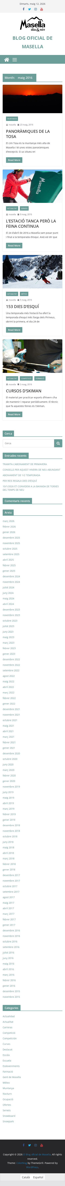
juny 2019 (8, 792)
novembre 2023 (11, 615)
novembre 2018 (11, 830)
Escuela (7, 1060)
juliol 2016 (8, 952)
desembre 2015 (11, 991)
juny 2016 (8, 958)
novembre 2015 (11, 996)
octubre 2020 (10, 758)
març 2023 (8, 642)
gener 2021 (9, 747)
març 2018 (8, 858)
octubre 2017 (10, 886)
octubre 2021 (10, 720)
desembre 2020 (11, 753)
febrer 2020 (9, 775)
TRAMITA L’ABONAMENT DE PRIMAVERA (25, 464)
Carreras (7, 1027)
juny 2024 (8, 593)
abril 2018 (8, 853)
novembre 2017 (11, 880)
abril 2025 (8, 559)
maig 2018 (8, 847)
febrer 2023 (9, 648)
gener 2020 (9, 781)
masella (12, 124)
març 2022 (8, 692)
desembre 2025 (11, 537)
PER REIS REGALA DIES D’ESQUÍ (20, 480)
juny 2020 (8, 764)
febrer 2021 (9, 742)
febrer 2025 (9, 565)
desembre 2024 (11, 576)
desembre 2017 (11, 875)
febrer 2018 (9, 864)
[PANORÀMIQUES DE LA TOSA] (32, 99)
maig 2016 (8, 963)
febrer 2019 (9, 814)
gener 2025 (9, 570)
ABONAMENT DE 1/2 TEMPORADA (21, 475)
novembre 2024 (11, 581)
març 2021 (8, 736)
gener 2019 (9, 819)
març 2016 (8, 974)
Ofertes (7, 1104)
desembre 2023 (11, 609)
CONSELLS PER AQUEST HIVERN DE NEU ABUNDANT (31, 469)
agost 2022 (9, 675)
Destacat (7, 1049)
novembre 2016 (11, 936)
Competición (10, 1038)
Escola (6, 1055)
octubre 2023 (10, 620)
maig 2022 (8, 681)
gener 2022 (9, 703)
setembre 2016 (11, 947)
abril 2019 (8, 803)
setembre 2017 (11, 891)
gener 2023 (9, 653)
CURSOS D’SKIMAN (23, 390)
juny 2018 (8, 841)
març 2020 (8, 770)
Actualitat (12, 208)
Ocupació (8, 1099)
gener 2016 (9, 985)
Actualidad (9, 1016)
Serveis (24, 208)
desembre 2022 (11, 659)
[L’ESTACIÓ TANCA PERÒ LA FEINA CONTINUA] (32, 186)
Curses (6, 1044)
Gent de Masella (12, 1077)
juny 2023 (8, 631)
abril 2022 (8, 687)
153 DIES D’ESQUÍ (22, 306)
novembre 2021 (11, 714)
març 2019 (8, 808)
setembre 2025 (11, 554)
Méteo (24, 294)
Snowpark (8, 1121)
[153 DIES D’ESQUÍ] (32, 271)
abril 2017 (8, 908)
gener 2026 (9, 532)
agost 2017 (9, 897)
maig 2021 (8, 725)
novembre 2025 (11, 543)
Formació (40, 378)
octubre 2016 (10, 941)
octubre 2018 (10, 836)
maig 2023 (8, 637)
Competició (26, 378)
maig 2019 (8, 797)
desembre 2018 (11, 825)
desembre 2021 (11, 709)
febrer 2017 (9, 919)
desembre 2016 (11, 930)
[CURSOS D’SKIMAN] (32, 356)
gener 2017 (9, 924)
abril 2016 (8, 969)
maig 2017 (8, 902)
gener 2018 (9, 869)
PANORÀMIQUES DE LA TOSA (28, 133)
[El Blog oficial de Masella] (7, 60)
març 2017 (8, 913)
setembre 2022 (11, 670)
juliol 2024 (8, 587)
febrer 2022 (9, 698)
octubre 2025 (10, 548)
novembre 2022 (11, 664)
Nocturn (7, 1093)
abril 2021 (8, 731)
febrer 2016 (9, 980)
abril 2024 (8, 604)
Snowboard (9, 1115)
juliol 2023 (8, 626)
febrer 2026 (9, 526)
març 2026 (8, 521)
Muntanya (12, 119)
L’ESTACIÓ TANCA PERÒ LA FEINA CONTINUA (31, 223)
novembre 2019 (11, 786)
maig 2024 (8, 598)
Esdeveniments (11, 1066)
